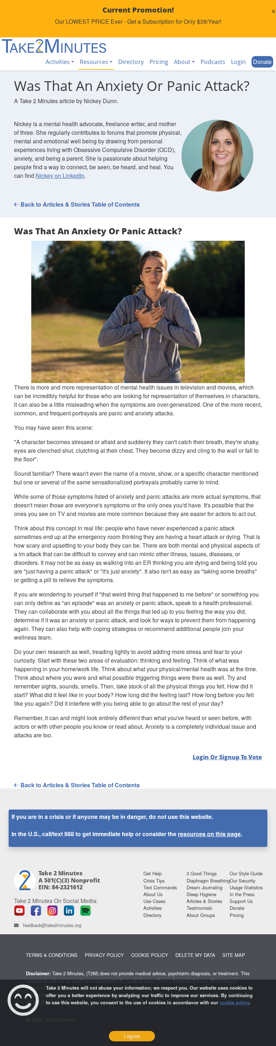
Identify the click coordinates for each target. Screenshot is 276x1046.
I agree (132, 1036)
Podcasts (213, 62)
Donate (262, 61)
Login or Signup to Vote (227, 757)
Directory (131, 62)
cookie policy (234, 1002)
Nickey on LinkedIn (60, 175)
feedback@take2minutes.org (52, 925)
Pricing (159, 62)
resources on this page (209, 834)
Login (238, 62)
